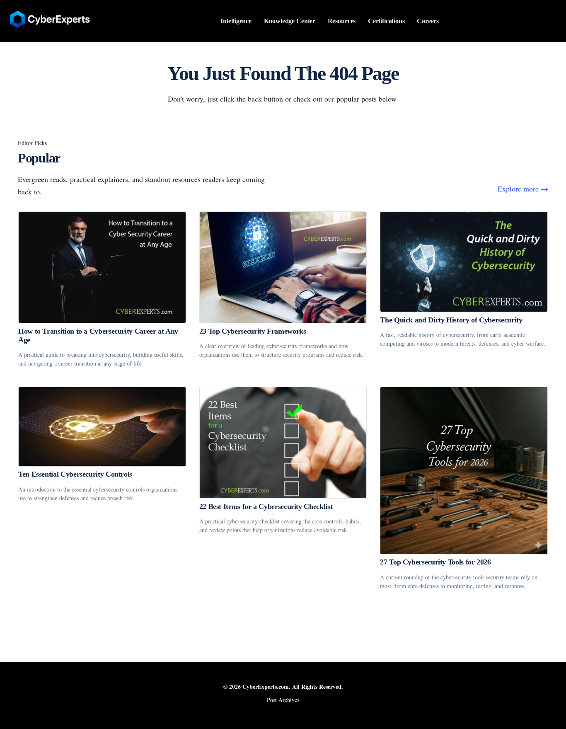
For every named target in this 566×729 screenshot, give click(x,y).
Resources (342, 20)
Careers (428, 20)
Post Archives (283, 700)
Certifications (386, 20)
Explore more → (523, 189)
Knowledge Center (290, 20)
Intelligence (236, 20)
